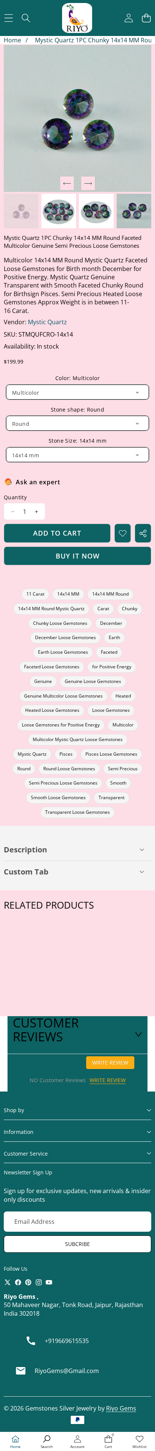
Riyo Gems (121, 1408)
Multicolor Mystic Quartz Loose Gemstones (78, 739)
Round (23, 768)
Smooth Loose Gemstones (58, 797)
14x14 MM (68, 594)
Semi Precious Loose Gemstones (63, 783)
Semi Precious (123, 768)
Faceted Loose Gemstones (51, 666)
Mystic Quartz (47, 322)
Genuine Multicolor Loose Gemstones (63, 696)
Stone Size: (77, 440)
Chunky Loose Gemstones (60, 623)
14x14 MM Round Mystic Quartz (51, 608)
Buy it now (78, 555)
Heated (123, 696)
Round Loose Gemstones (69, 768)
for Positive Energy (111, 666)
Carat (103, 608)
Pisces (66, 754)
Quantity (15, 497)
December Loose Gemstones (65, 637)
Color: (77, 378)
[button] (146, 18)
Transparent (112, 797)
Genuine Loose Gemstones (93, 681)
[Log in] (128, 18)
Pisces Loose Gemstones (111, 754)
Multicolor (123, 725)
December (111, 623)
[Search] (26, 18)
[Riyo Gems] (77, 18)
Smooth (118, 783)
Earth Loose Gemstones (63, 652)
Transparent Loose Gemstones (77, 812)
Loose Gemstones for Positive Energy (61, 725)
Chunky (129, 608)
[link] (139, 1442)
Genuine (43, 681)
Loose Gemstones (111, 710)
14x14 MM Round (110, 594)
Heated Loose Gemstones (52, 710)
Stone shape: (77, 409)
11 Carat (35, 594)
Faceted (109, 652)
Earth (114, 637)
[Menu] (8, 18)
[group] (21, 211)
